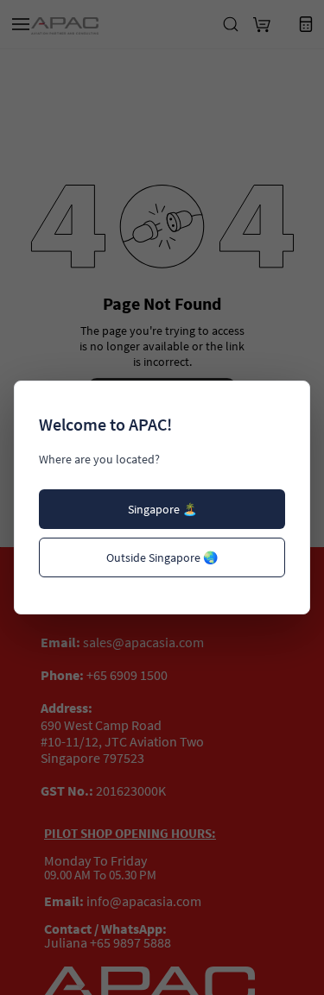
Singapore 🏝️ (162, 509)
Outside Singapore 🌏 (162, 557)
